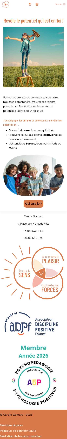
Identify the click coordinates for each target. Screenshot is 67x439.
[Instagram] (37, 4)
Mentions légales (11, 425)
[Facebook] (30, 4)
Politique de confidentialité (18, 430)
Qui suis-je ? (33, 203)
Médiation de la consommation (20, 436)
